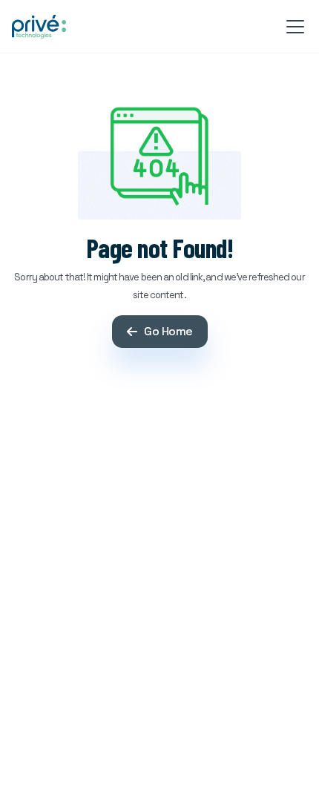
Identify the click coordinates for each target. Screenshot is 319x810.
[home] (39, 27)
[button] (292, 27)
